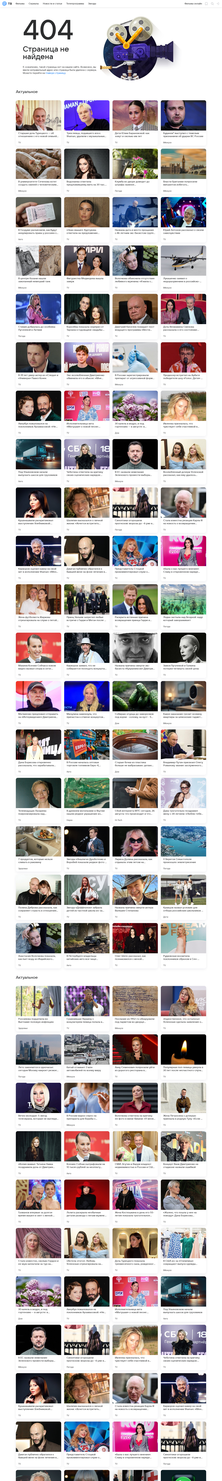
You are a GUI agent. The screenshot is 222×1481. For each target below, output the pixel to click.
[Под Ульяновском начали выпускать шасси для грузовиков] (38, 461)
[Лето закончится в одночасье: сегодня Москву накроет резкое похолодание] (38, 1250)
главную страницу (55, 73)
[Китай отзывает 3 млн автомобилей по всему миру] (86, 1250)
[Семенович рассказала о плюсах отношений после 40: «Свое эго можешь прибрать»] (38, 1139)
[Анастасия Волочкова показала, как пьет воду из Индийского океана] (38, 945)
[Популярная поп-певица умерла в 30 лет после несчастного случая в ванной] (183, 1250)
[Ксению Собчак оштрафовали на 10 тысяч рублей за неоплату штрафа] (86, 1347)
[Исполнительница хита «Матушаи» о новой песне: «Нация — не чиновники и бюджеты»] (86, 413)
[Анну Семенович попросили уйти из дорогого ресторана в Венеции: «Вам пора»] (135, 1250)
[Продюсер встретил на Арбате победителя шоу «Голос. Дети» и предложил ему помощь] (183, 365)
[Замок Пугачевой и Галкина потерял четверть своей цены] (183, 655)
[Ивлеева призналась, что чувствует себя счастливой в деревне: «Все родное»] (183, 413)
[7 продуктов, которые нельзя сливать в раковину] (38, 849)
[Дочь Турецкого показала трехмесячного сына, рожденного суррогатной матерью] (135, 1444)
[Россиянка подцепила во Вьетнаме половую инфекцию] (38, 1202)
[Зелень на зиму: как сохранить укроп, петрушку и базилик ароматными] (86, 994)
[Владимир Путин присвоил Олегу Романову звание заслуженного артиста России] (183, 752)
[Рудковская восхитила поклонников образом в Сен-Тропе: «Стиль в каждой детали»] (183, 945)
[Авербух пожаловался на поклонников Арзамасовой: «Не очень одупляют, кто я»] (38, 413)
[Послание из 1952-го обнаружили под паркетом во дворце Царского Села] (135, 1202)
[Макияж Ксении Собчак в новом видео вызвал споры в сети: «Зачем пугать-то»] (38, 655)
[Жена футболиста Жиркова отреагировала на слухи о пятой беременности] (38, 607)
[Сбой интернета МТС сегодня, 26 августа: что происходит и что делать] (135, 800)
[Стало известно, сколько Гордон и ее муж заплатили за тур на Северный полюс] (38, 1444)
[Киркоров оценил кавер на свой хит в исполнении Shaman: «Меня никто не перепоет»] (38, 558)
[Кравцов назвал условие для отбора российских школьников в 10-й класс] (183, 897)
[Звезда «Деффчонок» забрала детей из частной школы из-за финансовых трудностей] (86, 897)
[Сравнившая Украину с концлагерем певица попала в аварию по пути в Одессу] (86, 1202)
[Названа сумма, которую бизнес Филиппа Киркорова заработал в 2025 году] (38, 1091)
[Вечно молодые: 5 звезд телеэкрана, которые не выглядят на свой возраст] (38, 1299)
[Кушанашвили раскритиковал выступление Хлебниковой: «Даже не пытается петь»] (38, 510)
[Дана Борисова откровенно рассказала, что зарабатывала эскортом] (38, 752)
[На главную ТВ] (9, 3)
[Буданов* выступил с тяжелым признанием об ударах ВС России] (183, 123)
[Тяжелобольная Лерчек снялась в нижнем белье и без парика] (86, 1042)
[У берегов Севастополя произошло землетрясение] (183, 849)
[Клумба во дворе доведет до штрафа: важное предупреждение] (135, 171)
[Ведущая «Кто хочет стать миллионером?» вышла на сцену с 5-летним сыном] (135, 1042)
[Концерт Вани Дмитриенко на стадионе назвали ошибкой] (183, 1347)
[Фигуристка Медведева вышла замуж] (86, 268)
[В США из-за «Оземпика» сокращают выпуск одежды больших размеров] (183, 1444)
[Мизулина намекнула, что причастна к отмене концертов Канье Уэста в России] (86, 703)
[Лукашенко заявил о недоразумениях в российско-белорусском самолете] (183, 268)
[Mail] (4, 3)
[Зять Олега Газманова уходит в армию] (135, 1091)
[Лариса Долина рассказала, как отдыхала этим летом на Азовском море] (135, 849)
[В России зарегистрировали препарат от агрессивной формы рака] (135, 365)
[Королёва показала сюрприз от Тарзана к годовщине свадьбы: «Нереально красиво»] (86, 316)
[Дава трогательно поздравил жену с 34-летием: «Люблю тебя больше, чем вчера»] (183, 800)
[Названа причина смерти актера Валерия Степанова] (135, 897)
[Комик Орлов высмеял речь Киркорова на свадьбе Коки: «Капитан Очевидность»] (38, 1042)
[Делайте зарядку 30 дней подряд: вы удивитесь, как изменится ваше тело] (135, 994)
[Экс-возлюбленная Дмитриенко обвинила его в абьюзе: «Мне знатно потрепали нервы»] (86, 365)
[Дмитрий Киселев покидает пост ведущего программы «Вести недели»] (135, 316)
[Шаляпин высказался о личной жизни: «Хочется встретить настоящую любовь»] (86, 510)
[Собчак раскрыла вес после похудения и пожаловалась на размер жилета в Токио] (183, 1042)
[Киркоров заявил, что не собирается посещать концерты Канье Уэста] (86, 655)
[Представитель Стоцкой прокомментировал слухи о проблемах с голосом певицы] (135, 558)
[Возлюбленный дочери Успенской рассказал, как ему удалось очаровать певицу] (183, 461)
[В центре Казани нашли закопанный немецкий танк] (38, 268)
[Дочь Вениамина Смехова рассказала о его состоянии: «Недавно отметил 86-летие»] (183, 316)
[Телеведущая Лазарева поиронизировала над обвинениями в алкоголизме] (38, 800)
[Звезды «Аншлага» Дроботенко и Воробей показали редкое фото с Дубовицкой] (86, 849)
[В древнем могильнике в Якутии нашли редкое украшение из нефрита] (86, 800)
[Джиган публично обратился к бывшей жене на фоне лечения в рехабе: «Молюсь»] (86, 558)
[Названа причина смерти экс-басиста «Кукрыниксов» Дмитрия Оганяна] (135, 655)
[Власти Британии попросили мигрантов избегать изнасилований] (183, 171)
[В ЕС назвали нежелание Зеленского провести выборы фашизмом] (135, 461)
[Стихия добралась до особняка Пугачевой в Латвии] (38, 316)
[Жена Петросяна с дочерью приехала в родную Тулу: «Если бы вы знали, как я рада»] (183, 1299)
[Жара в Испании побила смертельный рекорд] (183, 994)
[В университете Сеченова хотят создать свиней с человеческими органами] (38, 171)
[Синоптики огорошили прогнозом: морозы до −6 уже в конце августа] (135, 510)
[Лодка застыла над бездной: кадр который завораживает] (183, 607)
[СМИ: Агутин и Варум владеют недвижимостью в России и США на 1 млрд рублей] (135, 1347)
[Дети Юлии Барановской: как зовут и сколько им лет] (135, 123)
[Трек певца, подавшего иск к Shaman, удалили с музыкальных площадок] (86, 123)
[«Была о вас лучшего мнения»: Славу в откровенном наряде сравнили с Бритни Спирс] (183, 558)
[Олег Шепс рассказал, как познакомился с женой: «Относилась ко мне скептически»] (135, 945)
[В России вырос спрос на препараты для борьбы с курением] (86, 1299)
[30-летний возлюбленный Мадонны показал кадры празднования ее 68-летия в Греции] (135, 1139)
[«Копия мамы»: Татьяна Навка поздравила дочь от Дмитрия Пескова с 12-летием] (38, 1347)
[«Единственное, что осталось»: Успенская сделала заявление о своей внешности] (183, 1202)
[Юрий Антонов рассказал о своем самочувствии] (183, 219)
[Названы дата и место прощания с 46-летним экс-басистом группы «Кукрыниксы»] (135, 219)
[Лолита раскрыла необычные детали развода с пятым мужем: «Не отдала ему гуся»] (86, 1396)
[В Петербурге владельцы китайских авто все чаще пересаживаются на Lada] (86, 945)
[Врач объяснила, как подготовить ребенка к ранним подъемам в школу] (183, 1139)
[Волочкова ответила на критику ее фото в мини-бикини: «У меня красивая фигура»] (135, 1299)
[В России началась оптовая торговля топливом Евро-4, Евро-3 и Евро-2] (86, 752)
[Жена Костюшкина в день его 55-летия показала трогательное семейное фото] (135, 1396)
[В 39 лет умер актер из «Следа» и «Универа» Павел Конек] (38, 365)
